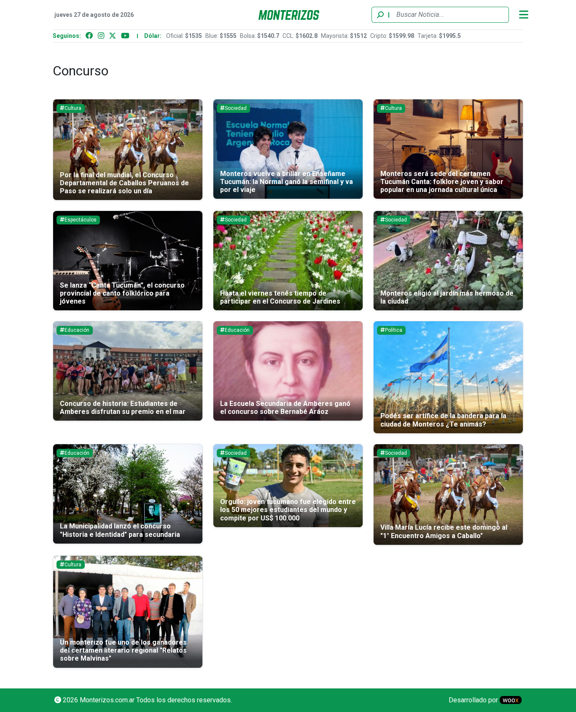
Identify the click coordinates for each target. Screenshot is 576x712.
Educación (77, 330)
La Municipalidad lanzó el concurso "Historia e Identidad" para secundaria (120, 530)
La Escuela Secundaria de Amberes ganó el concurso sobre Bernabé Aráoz (285, 408)
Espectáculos (81, 220)
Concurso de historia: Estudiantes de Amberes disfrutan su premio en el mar (123, 408)
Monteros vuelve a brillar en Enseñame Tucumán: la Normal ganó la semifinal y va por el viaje (286, 182)
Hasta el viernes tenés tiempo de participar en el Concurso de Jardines (280, 297)
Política (393, 330)
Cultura (73, 108)
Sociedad (236, 108)
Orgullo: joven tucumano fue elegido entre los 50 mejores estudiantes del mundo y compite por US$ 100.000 (288, 510)
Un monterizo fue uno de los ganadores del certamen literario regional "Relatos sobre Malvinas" (123, 650)
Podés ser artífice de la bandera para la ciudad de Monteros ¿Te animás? (443, 420)
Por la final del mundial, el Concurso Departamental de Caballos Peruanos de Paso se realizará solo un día (124, 183)
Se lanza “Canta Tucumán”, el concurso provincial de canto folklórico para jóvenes (122, 293)
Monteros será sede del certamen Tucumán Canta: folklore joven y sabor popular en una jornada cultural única (441, 182)
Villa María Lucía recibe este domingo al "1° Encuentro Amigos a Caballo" (443, 531)
